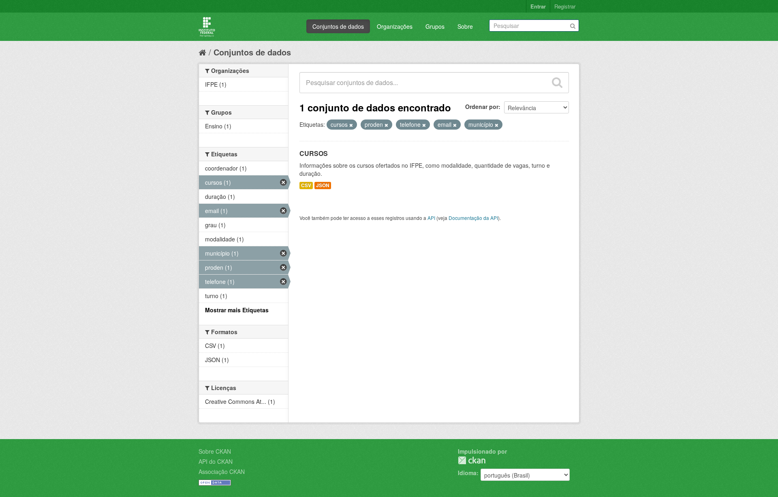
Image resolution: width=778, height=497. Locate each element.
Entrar (538, 6)
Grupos (435, 26)
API (431, 217)
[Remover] (351, 125)
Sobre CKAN (215, 451)
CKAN (471, 460)
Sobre (465, 26)
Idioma (467, 473)
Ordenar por (481, 106)
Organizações (395, 26)
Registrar (564, 6)
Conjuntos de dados (338, 26)
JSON (322, 185)
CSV (306, 185)
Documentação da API (473, 217)
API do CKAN (216, 461)
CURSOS (313, 153)
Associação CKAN (222, 471)
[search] (557, 83)
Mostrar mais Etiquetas (237, 310)
